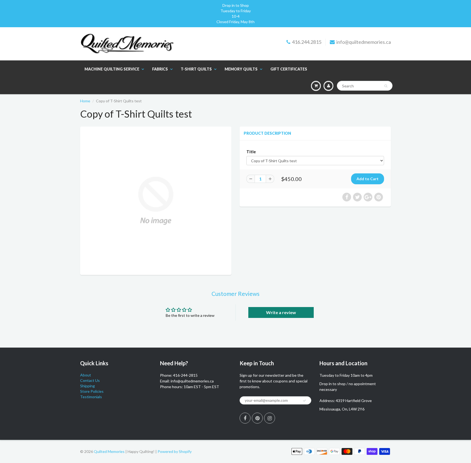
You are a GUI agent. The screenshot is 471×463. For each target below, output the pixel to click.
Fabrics (160, 69)
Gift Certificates (288, 69)
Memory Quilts (241, 69)
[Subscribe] (304, 400)
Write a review (281, 312)
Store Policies (92, 391)
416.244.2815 (306, 42)
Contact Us (90, 380)
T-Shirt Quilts (196, 69)
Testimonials (91, 396)
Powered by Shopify (175, 451)
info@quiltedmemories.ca (363, 42)
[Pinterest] (257, 418)
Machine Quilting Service (111, 69)
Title (251, 151)
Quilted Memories (109, 451)
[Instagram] (269, 418)
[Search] (386, 86)
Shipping (87, 386)
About (85, 375)
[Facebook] (245, 418)
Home (85, 101)
